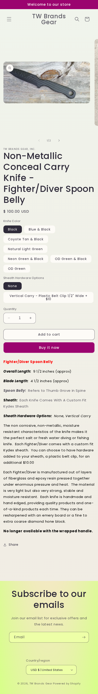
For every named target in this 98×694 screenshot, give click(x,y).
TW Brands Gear (40, 683)
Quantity (9, 309)
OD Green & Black (71, 259)
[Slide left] (39, 140)
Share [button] (13, 544)
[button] (9, 19)
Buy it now (49, 347)
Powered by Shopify (67, 683)
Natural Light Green (25, 249)
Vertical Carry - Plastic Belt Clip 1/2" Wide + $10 (49, 297)
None (12, 286)
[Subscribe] (84, 637)
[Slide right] (59, 140)
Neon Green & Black (26, 259)
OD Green (17, 268)
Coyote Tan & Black (26, 239)
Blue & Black (40, 229)
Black (12, 229)
